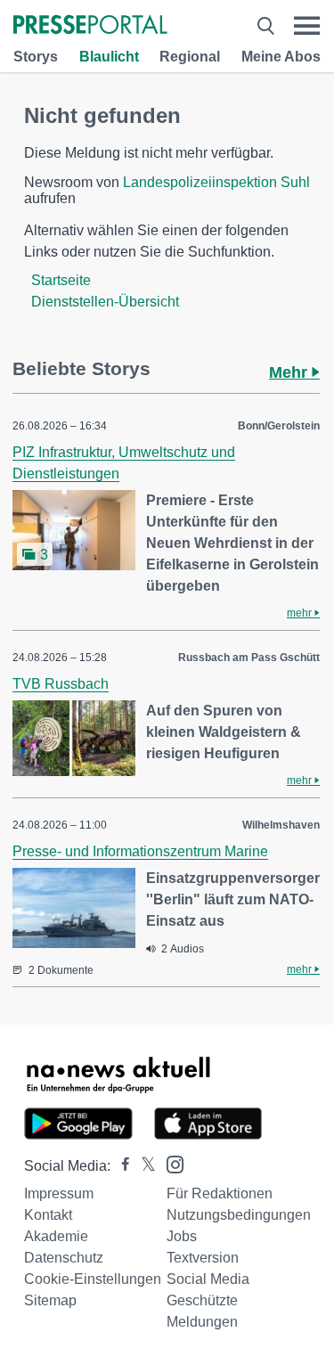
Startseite (61, 280)
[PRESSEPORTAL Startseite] (90, 26)
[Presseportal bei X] (143, 1165)
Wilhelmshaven (281, 825)
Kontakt (48, 1214)
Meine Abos (281, 56)
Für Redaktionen (220, 1193)
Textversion (203, 1257)
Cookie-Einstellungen (92, 1279)
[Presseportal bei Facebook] (120, 1165)
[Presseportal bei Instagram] (169, 1163)
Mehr (290, 372)
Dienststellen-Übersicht (105, 301)
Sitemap (50, 1300)
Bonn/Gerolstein (279, 426)
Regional (189, 56)
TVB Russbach (60, 683)
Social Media (208, 1279)
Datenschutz (63, 1257)
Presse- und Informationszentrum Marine (140, 851)
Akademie (56, 1236)
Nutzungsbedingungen (239, 1214)
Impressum (59, 1193)
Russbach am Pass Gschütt (249, 657)
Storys (35, 56)
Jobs (182, 1236)
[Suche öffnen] (266, 25)
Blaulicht (109, 56)
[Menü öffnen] (307, 25)
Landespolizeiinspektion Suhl (216, 182)
